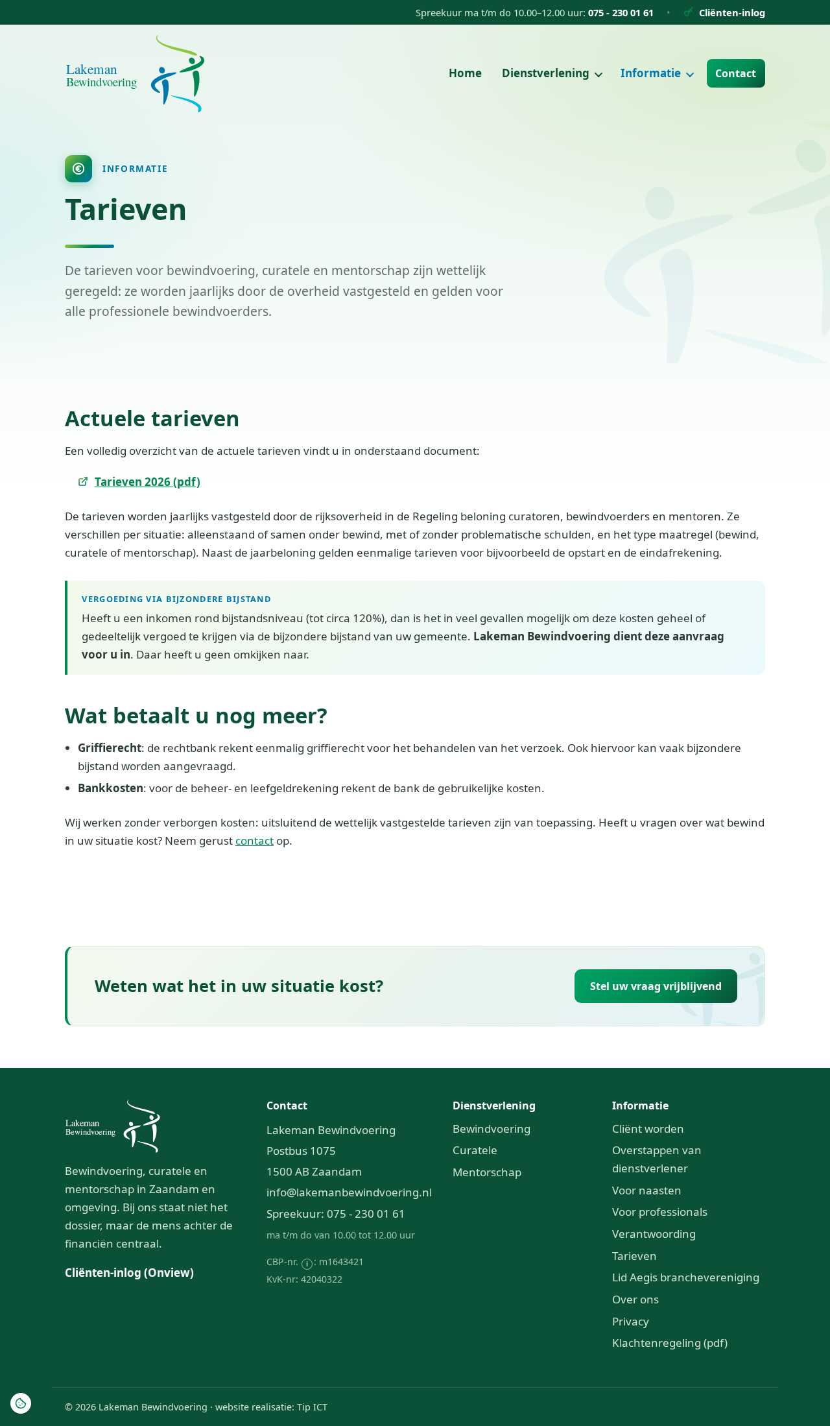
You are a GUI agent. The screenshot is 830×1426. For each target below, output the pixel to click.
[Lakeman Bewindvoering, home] (135, 74)
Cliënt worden (648, 1128)
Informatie (652, 73)
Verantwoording (654, 1233)
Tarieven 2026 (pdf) (147, 481)
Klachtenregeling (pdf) (670, 1342)
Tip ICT (312, 1407)
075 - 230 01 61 (621, 12)
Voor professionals (659, 1211)
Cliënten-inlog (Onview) (129, 1272)
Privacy (630, 1321)
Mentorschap (487, 1172)
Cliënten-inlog (732, 12)
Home (465, 73)
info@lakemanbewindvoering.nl (349, 1192)
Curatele (475, 1149)
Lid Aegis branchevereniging (685, 1277)
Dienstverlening (547, 73)
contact (254, 840)
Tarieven (634, 1255)
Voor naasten (647, 1190)
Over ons (635, 1299)
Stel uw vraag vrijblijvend (656, 986)
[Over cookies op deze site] (20, 1403)
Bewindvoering (491, 1128)
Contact (735, 73)
